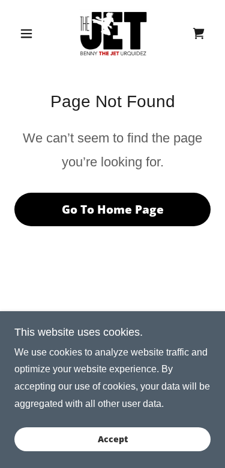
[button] (29, 33)
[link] (113, 33)
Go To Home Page (113, 209)
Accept (113, 439)
